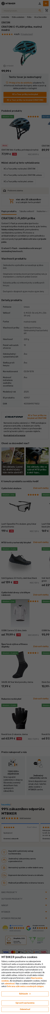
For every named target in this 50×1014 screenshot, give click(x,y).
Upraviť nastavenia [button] (25, 1003)
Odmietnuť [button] (25, 1009)
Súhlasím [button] (25, 993)
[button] (9, 983)
